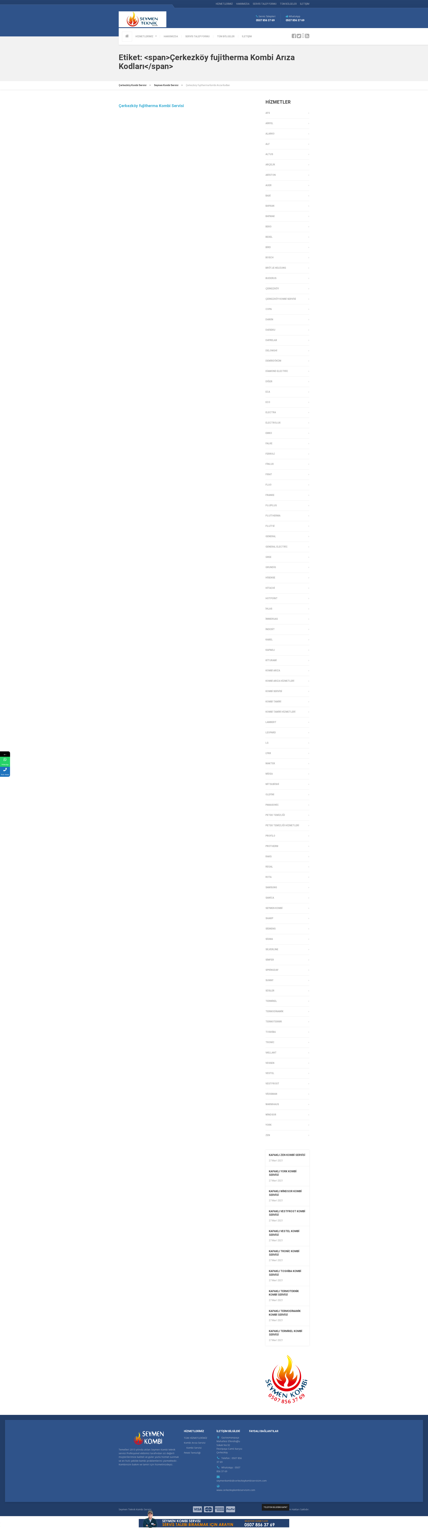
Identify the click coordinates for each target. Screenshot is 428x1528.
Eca (267, 391)
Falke (268, 443)
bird (268, 247)
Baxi (268, 195)
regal (269, 866)
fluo (268, 484)
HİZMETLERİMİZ (224, 4)
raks (268, 856)
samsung (271, 887)
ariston (270, 175)
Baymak (270, 216)
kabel (269, 639)
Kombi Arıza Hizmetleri (279, 681)
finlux (269, 464)
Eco (267, 402)
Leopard (270, 732)
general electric (276, 546)
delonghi (271, 350)
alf (267, 144)
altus (269, 154)
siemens (270, 928)
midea (269, 773)
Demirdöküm (273, 360)
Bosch (269, 257)
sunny (269, 980)
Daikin (269, 319)
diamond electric (276, 371)
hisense (270, 577)
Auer (268, 185)
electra (270, 412)
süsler (269, 990)
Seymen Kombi (274, 908)
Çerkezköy (272, 288)
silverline (271, 949)
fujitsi (270, 526)
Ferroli (270, 453)
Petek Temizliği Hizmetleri (282, 825)
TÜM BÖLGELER (288, 4)
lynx (268, 753)
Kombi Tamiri (273, 701)
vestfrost (272, 1083)
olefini (269, 794)
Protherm (271, 846)
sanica (269, 897)
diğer (268, 381)
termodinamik (274, 1011)
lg (267, 743)
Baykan (269, 206)
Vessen (269, 1063)
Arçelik (270, 164)
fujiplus (271, 505)
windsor (270, 1114)
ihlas (268, 608)
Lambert (270, 722)
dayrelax (271, 340)
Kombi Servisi (273, 691)
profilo (270, 835)
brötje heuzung (275, 268)
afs (267, 113)
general (270, 536)
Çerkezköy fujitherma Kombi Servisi (151, 105)
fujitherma (272, 515)
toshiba (270, 1032)
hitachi (270, 588)
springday (271, 970)
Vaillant (271, 1052)
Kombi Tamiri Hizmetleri (280, 711)
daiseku (270, 329)
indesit (270, 629)
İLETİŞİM (304, 4)
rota (268, 877)
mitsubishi (272, 784)
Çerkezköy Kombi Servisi (280, 299)
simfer (269, 959)
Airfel (269, 123)
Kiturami (271, 660)
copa (268, 309)
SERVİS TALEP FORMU (265, 4)
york (268, 1124)
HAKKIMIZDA (242, 4)
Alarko (270, 133)
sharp (269, 918)
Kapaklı (270, 650)
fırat (268, 474)
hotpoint (271, 598)
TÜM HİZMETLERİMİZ (195, 1437)
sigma (269, 939)
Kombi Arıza (272, 670)
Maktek (270, 763)
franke (269, 495)
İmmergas (271, 619)
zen (267, 1135)
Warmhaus (272, 1104)
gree (268, 557)
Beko (268, 226)
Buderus (270, 278)
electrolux (273, 422)
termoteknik (273, 1021)
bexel (269, 237)
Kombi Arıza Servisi (194, 1442)
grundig (270, 567)
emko (268, 433)
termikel (271, 1001)
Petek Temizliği (275, 815)
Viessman (271, 1094)
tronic (269, 1042)
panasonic (272, 805)
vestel (269, 1073)
